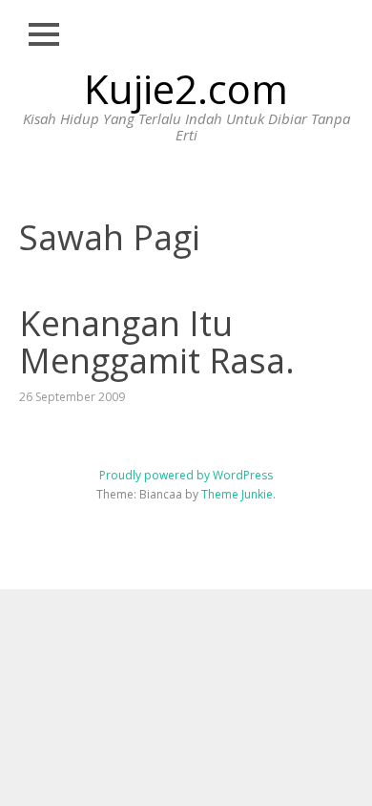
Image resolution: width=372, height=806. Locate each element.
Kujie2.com (186, 88)
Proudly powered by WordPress (186, 475)
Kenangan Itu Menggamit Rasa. (157, 342)
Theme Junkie (237, 494)
